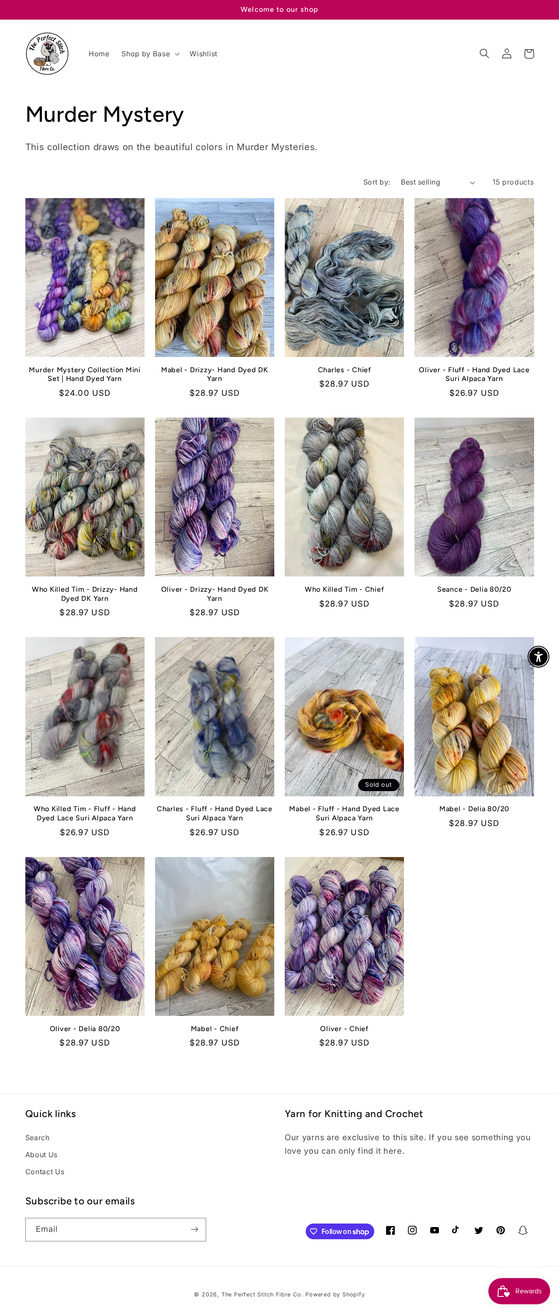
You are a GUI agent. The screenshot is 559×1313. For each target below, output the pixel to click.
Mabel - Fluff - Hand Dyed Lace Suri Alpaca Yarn (344, 813)
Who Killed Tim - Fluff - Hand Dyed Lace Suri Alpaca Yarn (85, 813)
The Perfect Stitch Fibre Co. (262, 1294)
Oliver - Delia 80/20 (85, 1029)
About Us (41, 1154)
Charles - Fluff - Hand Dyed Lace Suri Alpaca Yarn (215, 813)
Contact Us (45, 1171)
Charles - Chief (344, 370)
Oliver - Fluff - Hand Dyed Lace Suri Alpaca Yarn (474, 374)
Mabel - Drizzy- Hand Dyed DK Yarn (214, 374)
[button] (149, 53)
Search (37, 1137)
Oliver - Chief (344, 1029)
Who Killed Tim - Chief (344, 589)
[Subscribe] (194, 1229)
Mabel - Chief (215, 1029)
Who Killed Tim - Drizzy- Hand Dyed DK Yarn (85, 594)
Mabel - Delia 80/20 (474, 809)
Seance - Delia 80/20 (474, 589)
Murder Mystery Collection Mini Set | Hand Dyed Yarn (85, 374)
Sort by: (377, 182)
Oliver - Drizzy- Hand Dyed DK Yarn (215, 594)
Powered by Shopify (335, 1294)
